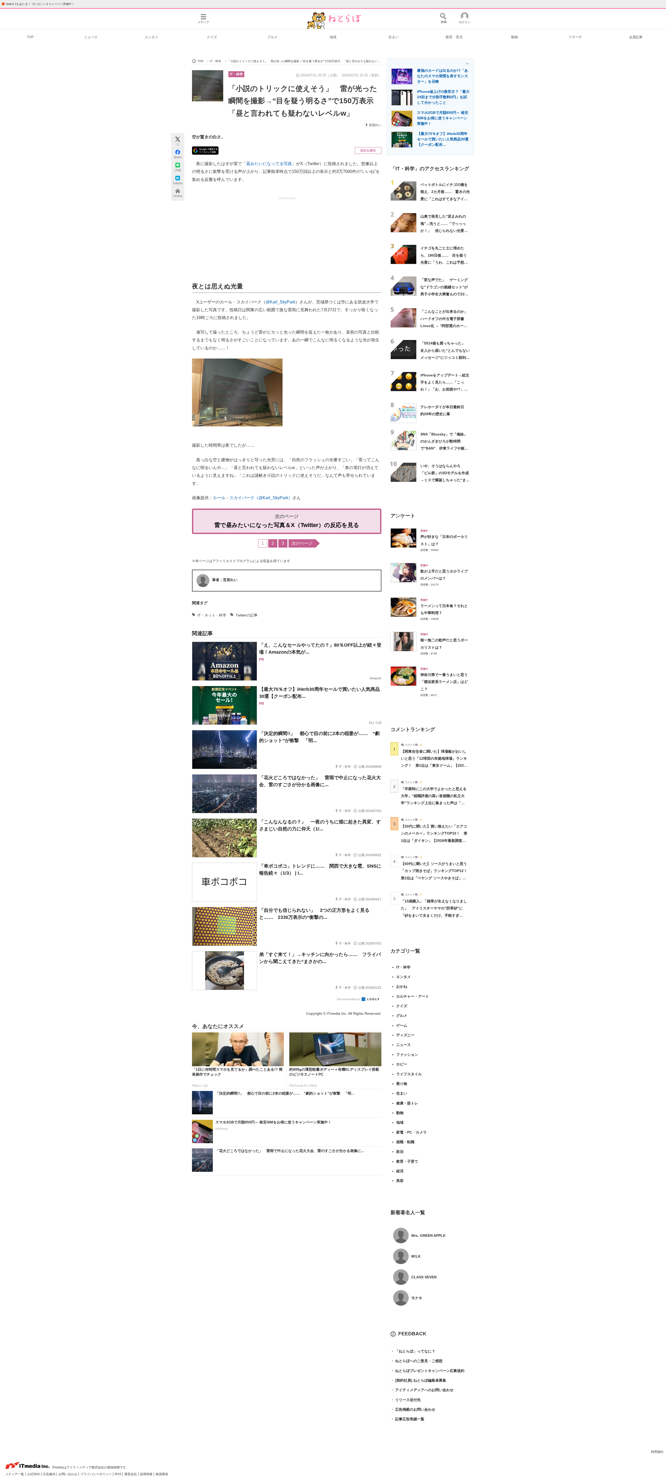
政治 (400, 1151)
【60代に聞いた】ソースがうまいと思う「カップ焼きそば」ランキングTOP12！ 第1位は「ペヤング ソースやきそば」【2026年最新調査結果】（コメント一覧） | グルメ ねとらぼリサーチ (436, 878)
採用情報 (146, 1474)
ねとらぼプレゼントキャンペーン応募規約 (427, 1371)
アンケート (402, 515)
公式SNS (34, 1474)
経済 (400, 1171)
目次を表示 (368, 150)
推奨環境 (162, 1474)
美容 (400, 1181)
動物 (514, 37)
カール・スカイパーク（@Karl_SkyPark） (252, 498)
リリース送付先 (405, 1400)
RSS (118, 1474)
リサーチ (575, 37)
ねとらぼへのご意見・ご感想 (416, 1361)
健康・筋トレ (407, 1103)
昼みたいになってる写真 (269, 163)
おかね (401, 986)
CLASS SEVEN (424, 1277)
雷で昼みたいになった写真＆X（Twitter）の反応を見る (286, 525)
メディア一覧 (15, 1474)
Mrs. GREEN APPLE (428, 1235)
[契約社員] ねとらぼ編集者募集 (418, 1380)
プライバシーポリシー (96, 1474)
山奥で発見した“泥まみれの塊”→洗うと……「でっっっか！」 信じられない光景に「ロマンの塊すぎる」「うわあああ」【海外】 (444, 230)
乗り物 (401, 1084)
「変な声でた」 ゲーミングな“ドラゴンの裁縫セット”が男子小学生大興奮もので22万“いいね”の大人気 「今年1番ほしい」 (445, 294)
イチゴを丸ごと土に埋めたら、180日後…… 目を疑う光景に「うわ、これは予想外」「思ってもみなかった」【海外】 (444, 262)
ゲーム (401, 1025)
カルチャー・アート (412, 996)
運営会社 (131, 1474)
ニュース (91, 37)
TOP (30, 37)
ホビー (401, 1064)
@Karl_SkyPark (280, 302)
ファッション (407, 1054)
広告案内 (49, 1474)
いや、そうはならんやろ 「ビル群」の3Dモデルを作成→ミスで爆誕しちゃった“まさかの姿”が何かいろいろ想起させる (445, 480)
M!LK (416, 1256)
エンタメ (151, 37)
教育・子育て (407, 1161)
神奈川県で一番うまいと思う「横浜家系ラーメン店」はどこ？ (444, 682)
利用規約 (657, 1452)
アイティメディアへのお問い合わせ (421, 1390)
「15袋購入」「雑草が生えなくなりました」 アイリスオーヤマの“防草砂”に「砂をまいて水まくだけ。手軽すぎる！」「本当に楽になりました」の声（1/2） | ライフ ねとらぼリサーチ (434, 915)
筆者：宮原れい (225, 580)
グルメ (272, 37)
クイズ (212, 37)
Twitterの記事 (247, 615)
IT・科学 (236, 74)
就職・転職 (405, 1142)
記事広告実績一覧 (407, 1419)
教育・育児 (454, 37)
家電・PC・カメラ (411, 1132)
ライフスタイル (409, 1074)
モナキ (416, 1298)
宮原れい (375, 125)
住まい (393, 37)
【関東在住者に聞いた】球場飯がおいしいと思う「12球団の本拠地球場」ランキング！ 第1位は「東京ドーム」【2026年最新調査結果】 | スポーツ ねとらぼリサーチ (434, 765)
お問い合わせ (68, 1474)
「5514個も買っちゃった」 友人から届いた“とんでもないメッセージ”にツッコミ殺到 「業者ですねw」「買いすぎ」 (445, 357)
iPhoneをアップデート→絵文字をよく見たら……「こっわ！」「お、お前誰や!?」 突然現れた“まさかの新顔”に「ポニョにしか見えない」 (444, 389)
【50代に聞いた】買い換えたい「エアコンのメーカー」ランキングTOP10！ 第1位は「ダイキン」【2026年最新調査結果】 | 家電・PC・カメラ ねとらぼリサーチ (434, 840)
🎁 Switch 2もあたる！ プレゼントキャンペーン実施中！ (37, 3)
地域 (333, 37)
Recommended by (349, 999)
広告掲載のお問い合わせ (412, 1409)
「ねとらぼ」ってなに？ (412, 1351)
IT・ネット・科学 (211, 615)
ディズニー (405, 1035)
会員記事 (636, 37)
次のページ (302, 543)
